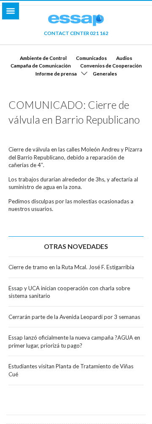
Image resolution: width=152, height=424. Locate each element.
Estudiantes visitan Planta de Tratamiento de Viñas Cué (70, 370)
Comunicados (91, 58)
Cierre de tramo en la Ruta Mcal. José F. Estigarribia (71, 267)
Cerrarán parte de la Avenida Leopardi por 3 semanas (74, 316)
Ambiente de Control (43, 58)
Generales (105, 73)
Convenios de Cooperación (111, 65)
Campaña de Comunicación (41, 65)
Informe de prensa (56, 73)
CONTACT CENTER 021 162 (76, 33)
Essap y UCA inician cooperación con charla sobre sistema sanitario (69, 292)
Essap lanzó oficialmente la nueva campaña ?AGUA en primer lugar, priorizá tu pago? (74, 341)
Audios (124, 58)
